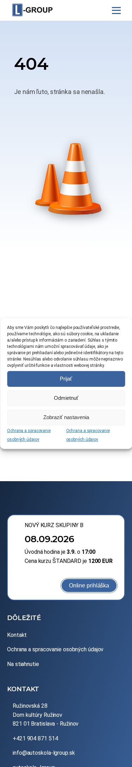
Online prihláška (89, 585)
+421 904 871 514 (35, 738)
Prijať (66, 379)
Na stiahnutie (23, 664)
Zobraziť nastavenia (66, 417)
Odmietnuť (66, 398)
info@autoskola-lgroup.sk (44, 752)
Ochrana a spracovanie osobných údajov (55, 649)
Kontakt (17, 635)
